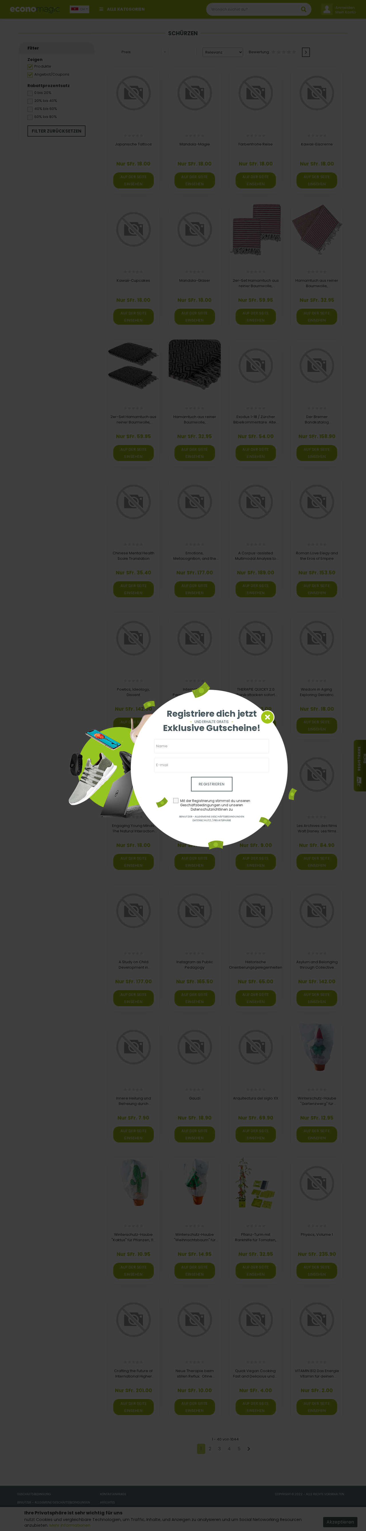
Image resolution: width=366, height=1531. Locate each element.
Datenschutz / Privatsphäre (211, 820)
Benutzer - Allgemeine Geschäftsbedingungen (211, 816)
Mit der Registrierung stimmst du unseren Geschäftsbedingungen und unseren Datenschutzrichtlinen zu (215, 805)
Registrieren (212, 784)
